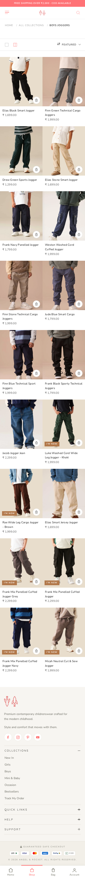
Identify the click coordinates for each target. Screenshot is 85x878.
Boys (8, 771)
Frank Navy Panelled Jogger (20, 245)
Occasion (10, 785)
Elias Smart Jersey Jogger (61, 522)
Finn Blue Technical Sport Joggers (19, 386)
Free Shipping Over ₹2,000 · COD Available (42, 3)
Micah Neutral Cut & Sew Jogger (61, 663)
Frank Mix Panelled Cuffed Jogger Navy (19, 663)
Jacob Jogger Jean (13, 453)
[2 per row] (15, 44)
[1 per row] (6, 44)
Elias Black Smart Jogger (18, 110)
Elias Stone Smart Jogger (61, 180)
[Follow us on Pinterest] (28, 737)
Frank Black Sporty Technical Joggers (63, 386)
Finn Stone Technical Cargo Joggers (20, 316)
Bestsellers (12, 791)
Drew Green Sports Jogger (19, 180)
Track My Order (14, 798)
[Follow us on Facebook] (8, 737)
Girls (8, 765)
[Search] (78, 13)
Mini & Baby (12, 778)
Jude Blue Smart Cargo (60, 314)
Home (9, 25)
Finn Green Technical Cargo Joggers (63, 113)
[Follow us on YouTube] (38, 737)
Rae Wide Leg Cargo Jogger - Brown (20, 524)
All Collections (31, 25)
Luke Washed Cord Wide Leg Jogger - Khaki (61, 455)
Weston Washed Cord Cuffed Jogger (59, 247)
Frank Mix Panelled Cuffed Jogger (62, 594)
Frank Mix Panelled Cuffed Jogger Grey (19, 594)
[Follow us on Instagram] (18, 737)
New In (9, 758)
